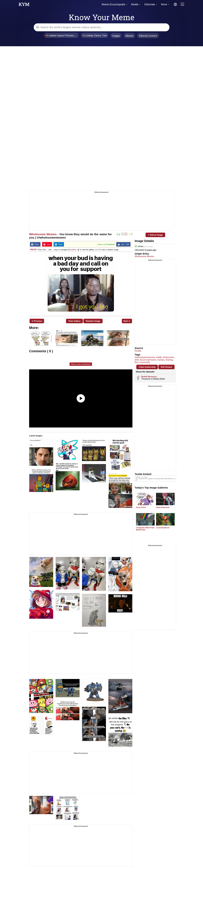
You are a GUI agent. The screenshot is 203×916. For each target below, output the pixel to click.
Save (48, 244)
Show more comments (81, 364)
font (136, 362)
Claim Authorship (147, 367)
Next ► (126, 321)
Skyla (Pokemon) (162, 507)
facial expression (148, 360)
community (144, 362)
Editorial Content (148, 35)
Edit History (166, 367)
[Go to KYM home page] (24, 5)
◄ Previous (36, 321)
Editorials (150, 4)
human (161, 360)
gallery (73, 250)
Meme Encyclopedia (113, 4)
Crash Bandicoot (162, 528)
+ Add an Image (155, 235)
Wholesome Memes (43, 234)
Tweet (60, 244)
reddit (159, 357)
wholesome (168, 357)
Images (116, 35)
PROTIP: (33, 250)
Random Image (93, 321)
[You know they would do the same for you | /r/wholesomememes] (80, 283)
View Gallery (74, 321)
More (164, 4)
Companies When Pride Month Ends (145, 529)
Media (134, 4)
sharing (169, 360)
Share (36, 244)
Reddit (138, 351)
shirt (137, 360)
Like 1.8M (124, 244)
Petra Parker (141, 507)
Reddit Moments (149, 376)
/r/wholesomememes (145, 357)
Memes (129, 35)
